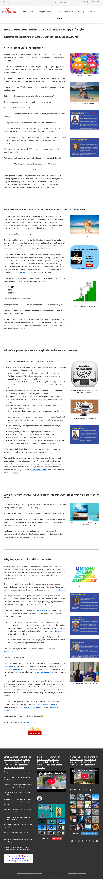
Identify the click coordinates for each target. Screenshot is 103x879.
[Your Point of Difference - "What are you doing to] (88, 819)
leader (60, 631)
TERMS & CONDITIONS (29, 873)
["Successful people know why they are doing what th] (95, 812)
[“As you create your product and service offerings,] (80, 827)
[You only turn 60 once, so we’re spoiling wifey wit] (73, 804)
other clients (42, 610)
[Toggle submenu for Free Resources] (74, 12)
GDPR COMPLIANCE (38, 873)
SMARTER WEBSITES (72, 873)
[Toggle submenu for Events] (52, 12)
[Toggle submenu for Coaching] (44, 12)
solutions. (61, 590)
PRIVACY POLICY (20, 873)
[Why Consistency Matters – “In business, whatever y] (80, 804)
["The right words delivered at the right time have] (73, 819)
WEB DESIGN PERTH (82, 873)
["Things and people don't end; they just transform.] (73, 797)
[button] (80, 2)
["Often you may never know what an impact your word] (95, 797)
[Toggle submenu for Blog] (98, 12)
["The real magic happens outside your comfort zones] (80, 812)
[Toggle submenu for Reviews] (34, 12)
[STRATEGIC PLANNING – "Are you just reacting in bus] (95, 804)
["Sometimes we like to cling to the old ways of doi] (88, 827)
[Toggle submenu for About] (25, 12)
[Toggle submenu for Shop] (85, 12)
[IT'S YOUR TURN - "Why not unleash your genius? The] (88, 812)
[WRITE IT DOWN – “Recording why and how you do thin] (95, 819)
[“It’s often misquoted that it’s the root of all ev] (88, 804)
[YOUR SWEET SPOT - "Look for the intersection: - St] (73, 812)
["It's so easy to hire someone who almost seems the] (95, 827)
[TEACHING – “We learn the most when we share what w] (73, 827)
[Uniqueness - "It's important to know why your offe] (88, 797)
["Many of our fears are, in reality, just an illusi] (80, 819)
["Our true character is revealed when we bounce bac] (80, 797)
